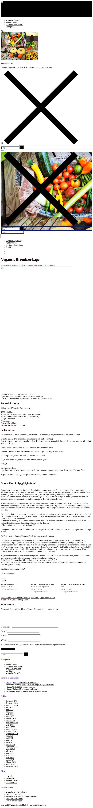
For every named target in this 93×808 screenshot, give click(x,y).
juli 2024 (9, 707)
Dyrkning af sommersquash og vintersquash (37, 685)
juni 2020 (9, 753)
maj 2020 (9, 755)
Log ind (9, 776)
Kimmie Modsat (7, 6)
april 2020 (10, 758)
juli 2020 (9, 751)
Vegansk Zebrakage (7, 584)
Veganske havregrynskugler (16, 792)
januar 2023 (10, 721)
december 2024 (12, 703)
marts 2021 (10, 742)
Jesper (8, 683)
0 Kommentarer (49, 265)
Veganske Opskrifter (13, 673)
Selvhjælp (9, 671)
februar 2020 (11, 762)
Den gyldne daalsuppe (28, 689)
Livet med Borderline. (34, 265)
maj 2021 (9, 738)
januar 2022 (10, 727)
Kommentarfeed (12, 780)
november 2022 (12, 723)
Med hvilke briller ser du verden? (25, 683)
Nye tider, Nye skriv (13, 669)
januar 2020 (10, 764)
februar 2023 (11, 718)
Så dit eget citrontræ (27, 687)
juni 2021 (9, 736)
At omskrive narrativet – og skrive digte (21, 796)
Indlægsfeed (10, 778)
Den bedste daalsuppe (14, 799)
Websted (4, 640)
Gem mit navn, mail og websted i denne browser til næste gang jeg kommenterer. (35, 645)
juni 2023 (9, 710)
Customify (42, 805)
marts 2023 (10, 716)
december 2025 (12, 701)
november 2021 (12, 729)
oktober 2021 (11, 731)
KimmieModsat (7, 265)
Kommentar (6, 627)
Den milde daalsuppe (14, 801)
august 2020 (10, 749)
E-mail (4, 636)
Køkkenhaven (11, 664)
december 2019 (12, 766)
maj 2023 (9, 712)
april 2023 (10, 714)
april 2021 (10, 740)
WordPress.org (11, 783)
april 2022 (10, 725)
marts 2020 (10, 760)
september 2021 (12, 734)
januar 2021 (10, 745)
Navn (4, 631)
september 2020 (12, 747)
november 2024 (12, 705)
